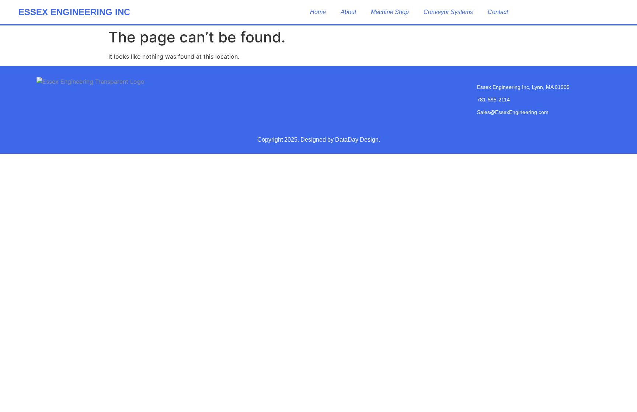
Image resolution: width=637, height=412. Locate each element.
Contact (498, 12)
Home (318, 12)
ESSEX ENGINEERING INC (74, 12)
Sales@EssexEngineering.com (513, 112)
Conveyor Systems (448, 12)
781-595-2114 (493, 100)
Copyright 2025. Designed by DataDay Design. (318, 139)
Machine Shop (390, 12)
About (348, 12)
